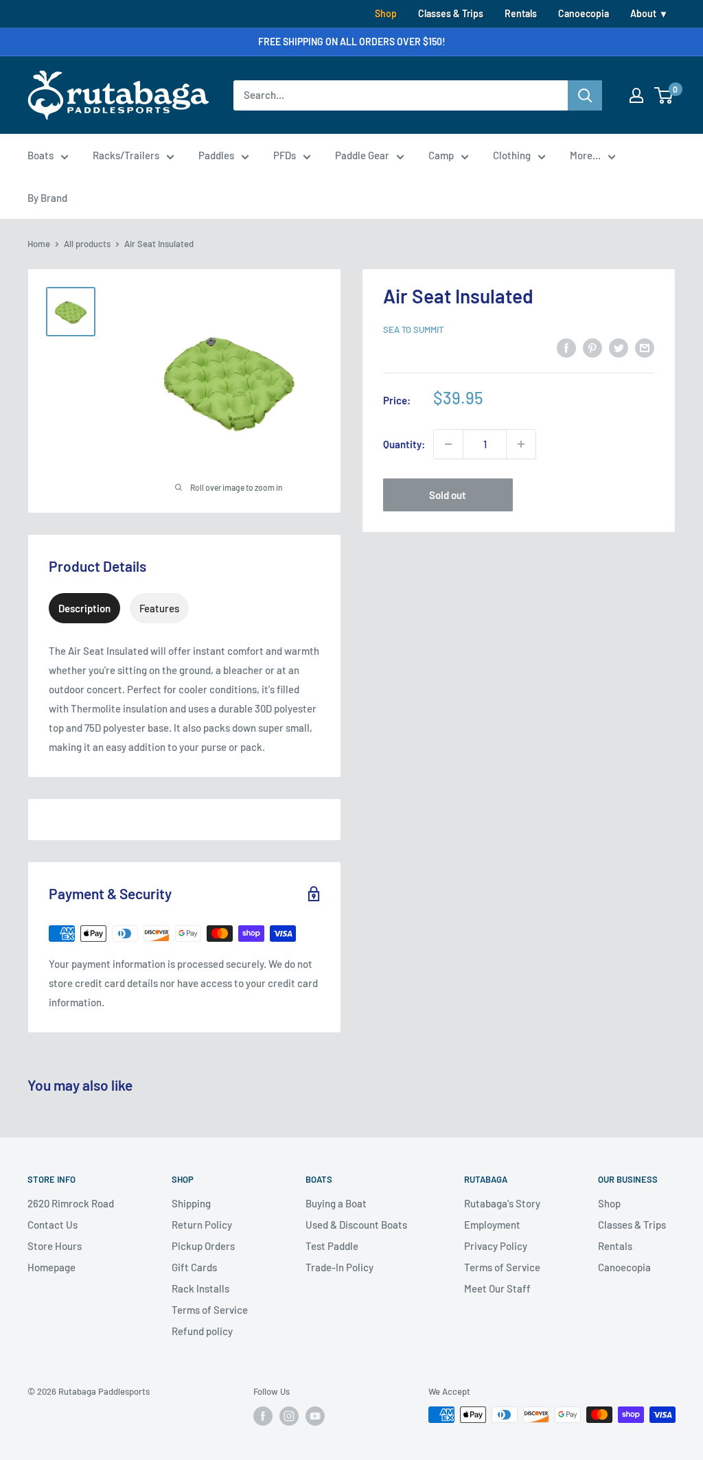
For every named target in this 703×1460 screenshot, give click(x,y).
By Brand (47, 198)
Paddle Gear (362, 155)
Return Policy (202, 1224)
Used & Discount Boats (356, 1224)
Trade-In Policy (339, 1267)
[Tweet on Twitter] (618, 347)
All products (87, 243)
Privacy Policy (495, 1246)
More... (585, 155)
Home (38, 243)
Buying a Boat (336, 1203)
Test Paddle (332, 1246)
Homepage (51, 1267)
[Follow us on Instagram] (289, 1416)
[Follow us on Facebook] (263, 1416)
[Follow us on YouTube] (315, 1416)
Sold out (447, 495)
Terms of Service (210, 1309)
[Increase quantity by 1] (521, 444)
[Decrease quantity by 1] (448, 444)
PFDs (284, 155)
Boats (40, 155)
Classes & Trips (450, 13)
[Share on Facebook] (566, 347)
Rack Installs (200, 1288)
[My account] (636, 95)
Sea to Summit (413, 329)
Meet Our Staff (497, 1288)
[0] (664, 95)
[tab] (84, 608)
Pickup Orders (203, 1246)
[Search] (585, 95)
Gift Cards (194, 1267)
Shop (386, 13)
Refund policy (202, 1331)
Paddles (216, 155)
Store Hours (54, 1246)
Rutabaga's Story (502, 1203)
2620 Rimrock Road (70, 1203)
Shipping (191, 1203)
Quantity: (404, 444)
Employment (492, 1224)
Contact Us (52, 1224)
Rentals (521, 13)
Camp (441, 155)
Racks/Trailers (126, 155)
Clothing (512, 155)
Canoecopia (583, 13)
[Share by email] (644, 347)
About (643, 13)
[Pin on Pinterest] (592, 347)
